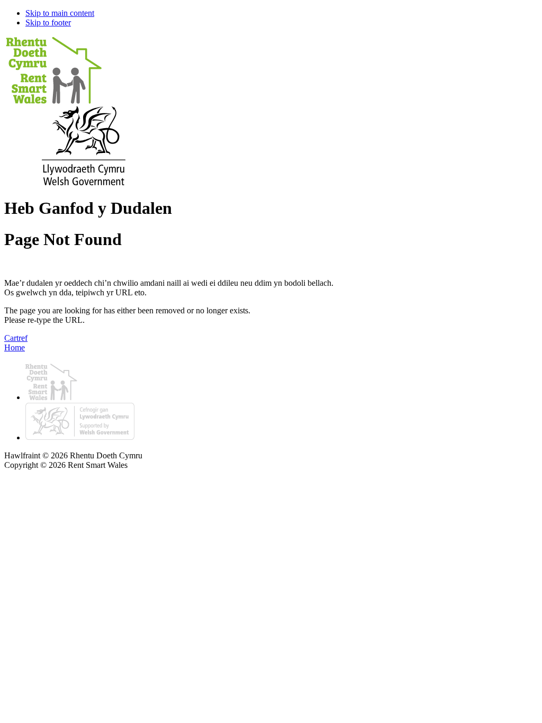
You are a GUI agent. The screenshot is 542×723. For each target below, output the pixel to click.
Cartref (16, 337)
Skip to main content (59, 12)
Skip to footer (48, 22)
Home (14, 347)
